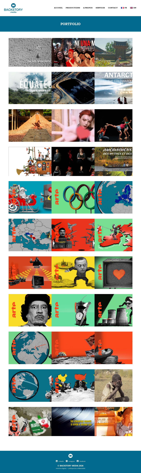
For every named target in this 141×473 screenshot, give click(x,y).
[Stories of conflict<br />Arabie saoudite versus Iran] (38, 408)
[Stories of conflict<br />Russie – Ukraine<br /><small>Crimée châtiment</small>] (38, 333)
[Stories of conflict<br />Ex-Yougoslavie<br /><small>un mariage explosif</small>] (38, 220)
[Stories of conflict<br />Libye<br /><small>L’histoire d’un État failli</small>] (38, 295)
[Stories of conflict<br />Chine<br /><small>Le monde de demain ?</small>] (81, 333)
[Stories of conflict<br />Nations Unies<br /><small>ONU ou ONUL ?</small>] (81, 371)
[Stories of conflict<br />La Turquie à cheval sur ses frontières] (81, 258)
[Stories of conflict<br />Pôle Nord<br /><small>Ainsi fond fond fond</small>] (38, 183)
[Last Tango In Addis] (81, 408)
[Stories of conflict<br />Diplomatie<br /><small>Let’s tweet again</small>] (38, 371)
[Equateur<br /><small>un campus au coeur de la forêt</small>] (38, 73)
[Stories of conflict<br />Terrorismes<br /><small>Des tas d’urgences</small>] (81, 295)
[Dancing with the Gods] (38, 111)
